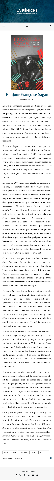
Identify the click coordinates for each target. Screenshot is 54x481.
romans (33, 452)
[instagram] (25, 475)
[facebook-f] (16, 475)
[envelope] (33, 475)
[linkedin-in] (29, 475)
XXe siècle (44, 452)
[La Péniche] (27, 11)
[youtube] (37, 475)
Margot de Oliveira (13, 458)
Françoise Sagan (10, 452)
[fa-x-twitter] (20, 475)
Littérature (23, 452)
